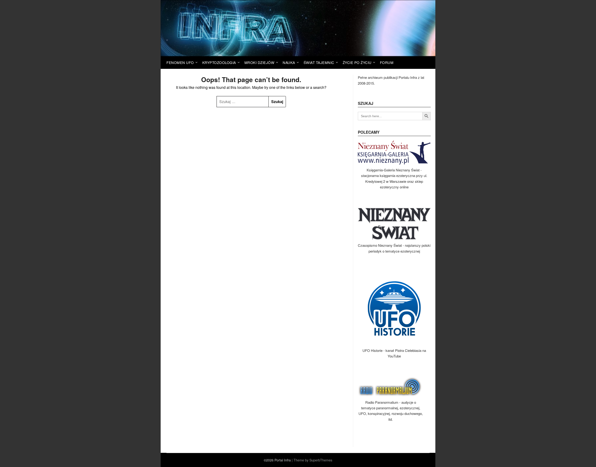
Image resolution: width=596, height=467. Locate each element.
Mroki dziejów (259, 62)
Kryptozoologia (219, 62)
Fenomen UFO (180, 62)
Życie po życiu (357, 62)
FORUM (387, 62)
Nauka (289, 62)
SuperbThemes (320, 460)
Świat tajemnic (319, 62)
